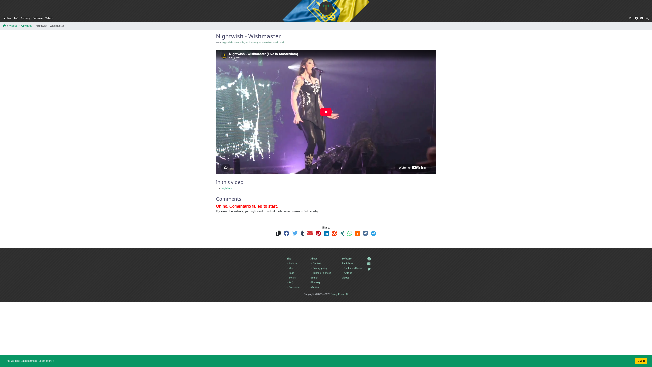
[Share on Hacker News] (357, 233)
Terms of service (322, 273)
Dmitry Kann (337, 294)
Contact (317, 263)
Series (292, 277)
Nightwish (227, 188)
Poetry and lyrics (353, 268)
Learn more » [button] (47, 360)
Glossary (25, 18)
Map (291, 268)
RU (630, 18)
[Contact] (642, 18)
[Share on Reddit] (334, 233)
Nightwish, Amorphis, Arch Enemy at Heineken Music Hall (253, 42)
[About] (636, 18)
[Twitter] (369, 269)
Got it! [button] (641, 361)
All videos (26, 25)
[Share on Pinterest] (318, 233)
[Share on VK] (365, 233)
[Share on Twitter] (295, 233)
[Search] (647, 18)
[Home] (326, 8)
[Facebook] (369, 259)
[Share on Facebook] (286, 233)
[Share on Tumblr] (302, 233)
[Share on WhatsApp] (350, 233)
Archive (7, 18)
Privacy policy (320, 268)
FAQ (16, 18)
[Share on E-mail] (310, 233)
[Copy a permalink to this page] (278, 233)
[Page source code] (347, 294)
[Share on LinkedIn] (326, 233)
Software (38, 18)
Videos (49, 18)
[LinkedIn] (368, 264)
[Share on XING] (342, 233)
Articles (348, 273)
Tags (291, 273)
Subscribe (294, 287)
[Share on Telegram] (373, 233)
